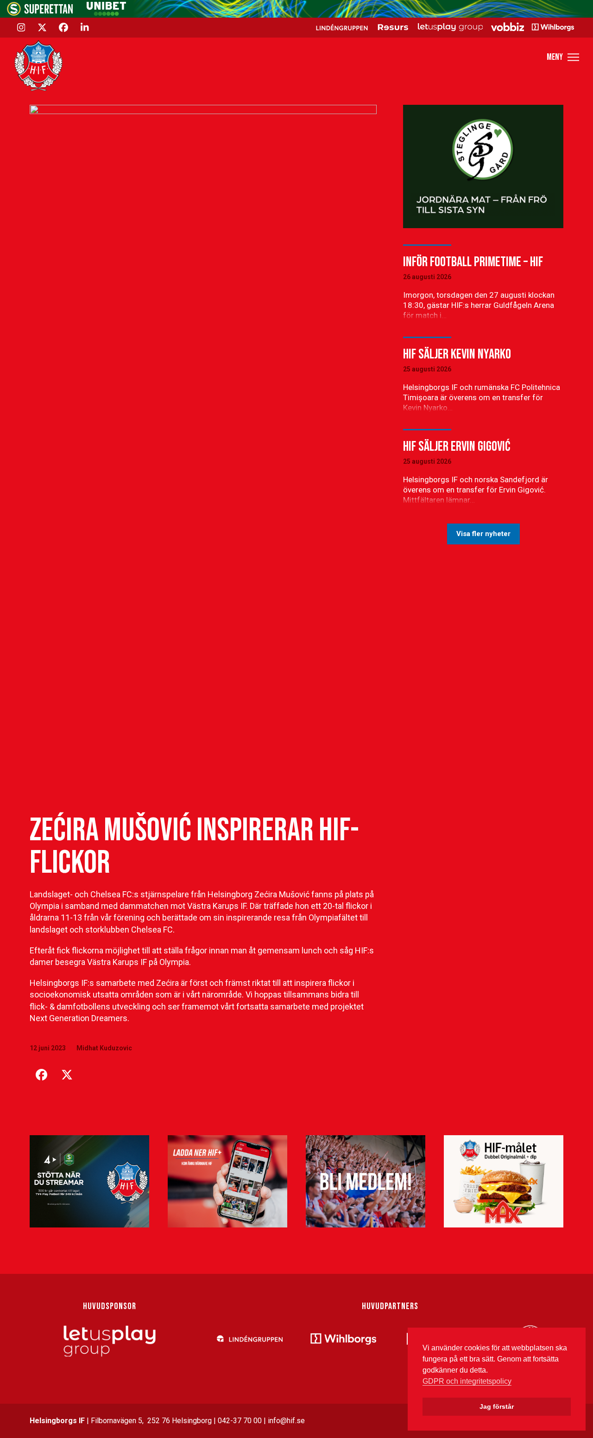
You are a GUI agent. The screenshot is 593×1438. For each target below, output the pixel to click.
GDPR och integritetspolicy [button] (467, 1381)
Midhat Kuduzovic (104, 1048)
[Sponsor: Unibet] (106, 13)
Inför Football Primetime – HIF (473, 262)
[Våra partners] (443, 27)
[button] (563, 57)
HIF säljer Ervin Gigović (456, 446)
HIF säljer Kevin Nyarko (457, 354)
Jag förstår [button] (496, 1406)
